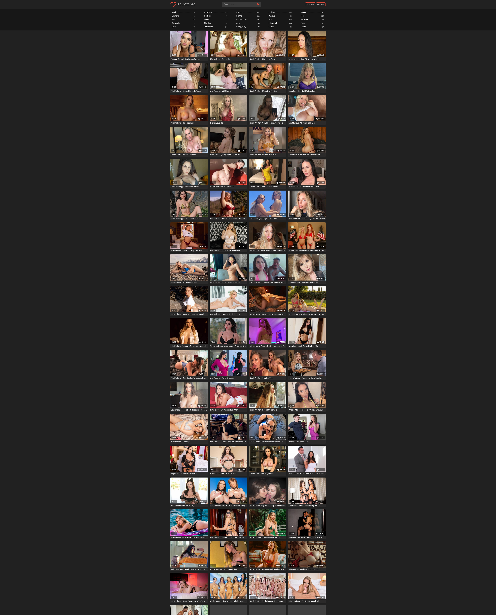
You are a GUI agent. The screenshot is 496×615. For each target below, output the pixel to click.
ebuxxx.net (186, 4)
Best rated (320, 4)
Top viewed (310, 4)
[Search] (258, 4)
